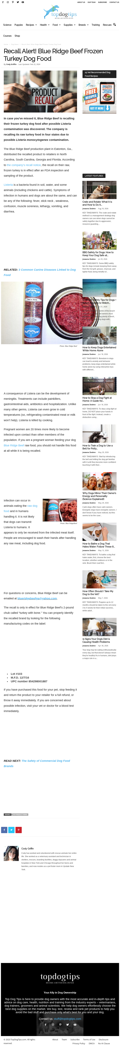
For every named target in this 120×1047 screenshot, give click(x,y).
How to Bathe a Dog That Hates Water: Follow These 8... (98, 545)
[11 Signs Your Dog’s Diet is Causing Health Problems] (99, 627)
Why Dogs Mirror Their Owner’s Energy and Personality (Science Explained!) (99, 496)
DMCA (92, 1043)
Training (96, 25)
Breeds (82, 25)
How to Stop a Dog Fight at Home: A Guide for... (97, 399)
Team (64, 1039)
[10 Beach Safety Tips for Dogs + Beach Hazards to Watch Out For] (99, 288)
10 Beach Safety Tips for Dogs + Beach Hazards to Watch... (99, 301)
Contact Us (114, 2)
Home (6, 44)
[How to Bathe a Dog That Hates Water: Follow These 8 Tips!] (99, 532)
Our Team (91, 2)
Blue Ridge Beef (14, 445)
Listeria (8, 184)
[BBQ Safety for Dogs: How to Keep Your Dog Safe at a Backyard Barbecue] (99, 240)
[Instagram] (8, 2)
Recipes (30, 25)
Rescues (107, 25)
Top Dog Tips (13, 999)
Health (43, 25)
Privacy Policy (78, 1043)
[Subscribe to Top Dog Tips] (99, 97)
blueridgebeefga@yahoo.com (37, 598)
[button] (114, 24)
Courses (7, 36)
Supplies (68, 25)
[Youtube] (23, 2)
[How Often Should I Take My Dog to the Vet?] (99, 579)
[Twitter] (18, 2)
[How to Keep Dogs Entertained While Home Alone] (99, 336)
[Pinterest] (13, 2)
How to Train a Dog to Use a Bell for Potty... (97, 447)
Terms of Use (89, 1039)
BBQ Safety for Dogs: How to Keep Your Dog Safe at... (98, 254)
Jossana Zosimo (89, 208)
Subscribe (102, 2)
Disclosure (103, 1039)
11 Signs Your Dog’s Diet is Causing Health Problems (96, 640)
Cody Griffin (11, 64)
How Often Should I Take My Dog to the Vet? (97, 593)
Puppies (19, 25)
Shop (17, 36)
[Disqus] (40, 918)
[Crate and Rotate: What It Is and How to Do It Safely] (99, 190)
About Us (81, 2)
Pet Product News (20, 815)
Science (7, 25)
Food (55, 25)
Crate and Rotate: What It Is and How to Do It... (97, 203)
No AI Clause (104, 1043)
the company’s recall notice (24, 165)
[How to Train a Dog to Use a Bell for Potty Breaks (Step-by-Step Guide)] (99, 433)
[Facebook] (3, 2)
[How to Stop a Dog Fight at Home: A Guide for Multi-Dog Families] (99, 386)
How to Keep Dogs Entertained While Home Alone (99, 349)
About (55, 1039)
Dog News (15, 44)
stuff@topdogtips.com (67, 1018)
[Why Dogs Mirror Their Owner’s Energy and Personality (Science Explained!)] (99, 481)
